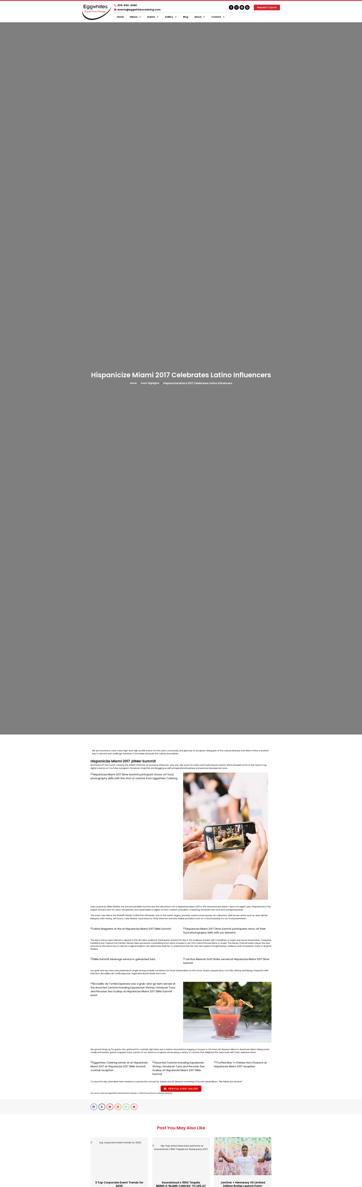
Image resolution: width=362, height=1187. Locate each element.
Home (120, 17)
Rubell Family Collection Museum (136, 915)
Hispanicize (258, 906)
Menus (133, 17)
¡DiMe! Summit (137, 765)
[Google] (247, 7)
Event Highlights (150, 383)
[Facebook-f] (231, 7)
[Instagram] (236, 7)
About (198, 17)
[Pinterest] (242, 7)
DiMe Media (113, 906)
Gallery (169, 17)
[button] (93, 1107)
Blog (185, 17)
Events (151, 17)
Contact (216, 17)
